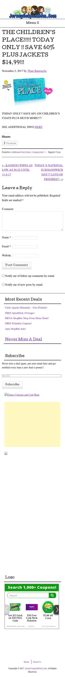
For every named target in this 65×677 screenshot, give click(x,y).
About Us (37, 661)
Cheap (58, 151)
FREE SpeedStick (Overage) (19, 313)
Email (6, 246)
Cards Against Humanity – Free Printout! (26, 307)
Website (6, 255)
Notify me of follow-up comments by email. (30, 276)
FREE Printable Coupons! (18, 323)
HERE (38, 127)
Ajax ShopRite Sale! (15, 328)
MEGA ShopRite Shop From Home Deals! (27, 318)
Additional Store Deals (21, 151)
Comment (7, 209)
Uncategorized (38, 151)
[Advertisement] (32, 424)
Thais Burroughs (37, 71)
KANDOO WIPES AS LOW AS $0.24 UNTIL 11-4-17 (17, 169)
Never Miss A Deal (23, 340)
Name (6, 237)
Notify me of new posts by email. (24, 284)
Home (26, 661)
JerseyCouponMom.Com (36, 668)
